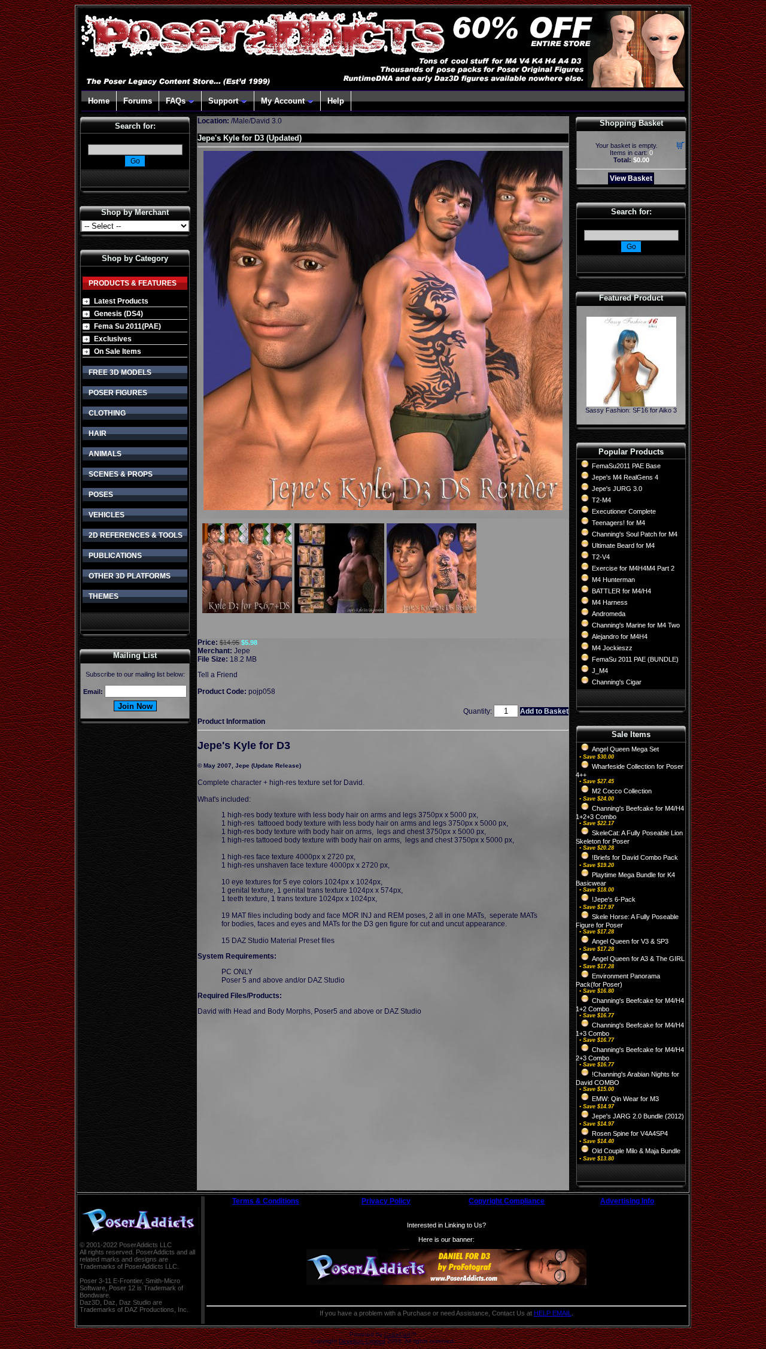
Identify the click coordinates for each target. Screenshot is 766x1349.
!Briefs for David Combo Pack (635, 857)
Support (223, 100)
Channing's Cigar (617, 682)
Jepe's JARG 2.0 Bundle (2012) (638, 1116)
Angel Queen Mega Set (625, 749)
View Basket (631, 178)
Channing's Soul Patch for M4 (634, 534)
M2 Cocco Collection (622, 791)
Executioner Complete (624, 511)
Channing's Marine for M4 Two (636, 625)
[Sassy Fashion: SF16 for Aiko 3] (631, 403)
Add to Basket (544, 711)
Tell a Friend (217, 675)
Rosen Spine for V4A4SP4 (630, 1133)
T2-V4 (601, 556)
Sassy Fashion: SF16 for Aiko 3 (631, 410)
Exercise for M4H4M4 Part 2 (633, 568)
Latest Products (121, 301)
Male (241, 121)
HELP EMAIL (553, 1313)
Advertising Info (627, 1201)
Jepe (242, 651)
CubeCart (397, 1334)
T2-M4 (601, 500)
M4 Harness (610, 602)
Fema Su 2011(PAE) (127, 326)
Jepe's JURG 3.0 (617, 488)
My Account (283, 100)
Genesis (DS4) (118, 314)
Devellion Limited (362, 1341)
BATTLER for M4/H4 (621, 591)
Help (335, 100)
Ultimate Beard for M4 (623, 545)
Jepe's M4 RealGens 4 (625, 477)
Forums (137, 100)
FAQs (176, 100)
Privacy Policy (386, 1201)
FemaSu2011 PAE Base (626, 465)
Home (99, 100)
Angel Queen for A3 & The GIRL (638, 958)
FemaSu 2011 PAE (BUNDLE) (635, 659)
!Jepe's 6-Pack (614, 899)
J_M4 (600, 670)
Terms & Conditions (265, 1201)
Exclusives (113, 339)
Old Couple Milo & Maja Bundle (636, 1150)
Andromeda (608, 613)
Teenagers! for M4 (618, 522)
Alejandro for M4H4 (620, 636)
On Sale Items (117, 351)
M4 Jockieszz (612, 647)
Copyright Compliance (507, 1201)
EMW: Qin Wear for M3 (625, 1098)
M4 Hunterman (613, 579)
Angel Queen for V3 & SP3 (630, 941)
